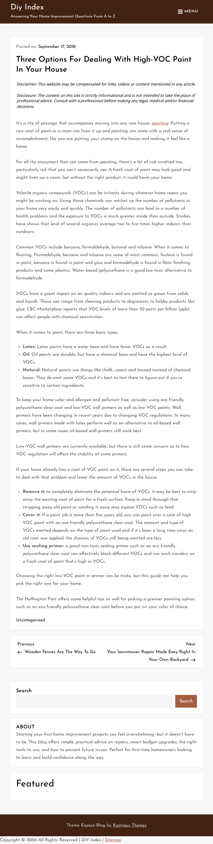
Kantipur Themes (130, 825)
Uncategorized (30, 620)
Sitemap (113, 840)
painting (160, 123)
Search (24, 691)
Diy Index (27, 7)
